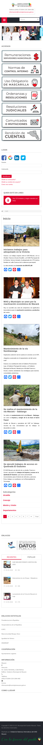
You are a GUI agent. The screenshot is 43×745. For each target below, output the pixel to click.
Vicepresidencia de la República (12, 625)
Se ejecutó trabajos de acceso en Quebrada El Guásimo (20, 465)
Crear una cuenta (7, 184)
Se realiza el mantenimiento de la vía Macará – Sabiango (20, 410)
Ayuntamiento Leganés (9, 653)
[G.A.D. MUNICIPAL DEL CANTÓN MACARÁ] (22, 5)
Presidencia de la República (10, 620)
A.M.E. (4, 629)
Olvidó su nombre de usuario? (11, 182)
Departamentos (9, 510)
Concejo (6, 500)
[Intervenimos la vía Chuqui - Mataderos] (7, 580)
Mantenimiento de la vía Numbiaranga (16, 349)
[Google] (10, 157)
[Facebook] (4, 157)
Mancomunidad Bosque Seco (11, 634)
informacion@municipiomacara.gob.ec (21, 12)
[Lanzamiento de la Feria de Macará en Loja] (7, 596)
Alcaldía (6, 495)
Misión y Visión (9, 505)
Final (36, 516)
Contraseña (5, 169)
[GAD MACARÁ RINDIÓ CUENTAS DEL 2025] (7, 564)
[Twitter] (23, 157)
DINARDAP (5, 643)
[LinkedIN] (16, 157)
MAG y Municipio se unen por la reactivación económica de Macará (21, 302)
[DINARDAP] (22, 545)
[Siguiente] (31, 516)
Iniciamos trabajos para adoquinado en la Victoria (17, 250)
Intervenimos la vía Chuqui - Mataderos (24, 578)
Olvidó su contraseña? (9, 179)
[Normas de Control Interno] (22, 69)
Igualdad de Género (8, 638)
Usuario (4, 162)
